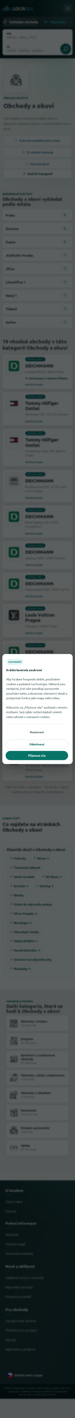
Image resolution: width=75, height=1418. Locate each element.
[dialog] (37, 709)
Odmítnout (36, 744)
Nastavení (37, 732)
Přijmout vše (37, 755)
